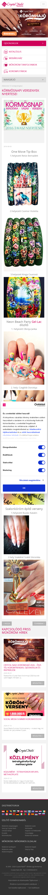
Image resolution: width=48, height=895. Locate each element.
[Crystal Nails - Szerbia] (36, 814)
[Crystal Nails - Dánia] (21, 811)
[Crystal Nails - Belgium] (7, 811)
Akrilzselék (28, 828)
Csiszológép (29, 833)
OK (24, 488)
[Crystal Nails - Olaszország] (21, 814)
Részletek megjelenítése (29, 480)
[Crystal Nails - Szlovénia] (43, 814)
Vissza (7, 623)
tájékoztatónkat (10, 432)
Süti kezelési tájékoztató (17, 888)
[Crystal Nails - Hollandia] (36, 811)
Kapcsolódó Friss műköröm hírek (16, 631)
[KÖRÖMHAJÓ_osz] (24, 23)
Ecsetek (4, 833)
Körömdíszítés (7, 835)
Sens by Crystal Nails (9, 828)
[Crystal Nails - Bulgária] (14, 811)
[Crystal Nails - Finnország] (29, 811)
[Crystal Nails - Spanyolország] (32, 814)
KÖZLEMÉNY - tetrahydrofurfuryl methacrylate (21, 773)
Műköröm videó (7, 849)
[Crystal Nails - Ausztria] (3, 811)
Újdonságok (11, 43)
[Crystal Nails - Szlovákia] (40, 814)
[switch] (41, 455)
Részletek (37, 683)
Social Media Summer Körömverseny (23, 719)
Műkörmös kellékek (31, 835)
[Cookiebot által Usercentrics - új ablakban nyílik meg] (34, 404)
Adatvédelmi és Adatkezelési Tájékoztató (23, 880)
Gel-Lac (36, 322)
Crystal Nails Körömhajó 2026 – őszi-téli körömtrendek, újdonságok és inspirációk (22, 668)
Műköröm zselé (30, 826)
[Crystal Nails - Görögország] (33, 811)
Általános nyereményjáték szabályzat (23, 884)
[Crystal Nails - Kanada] (6, 814)
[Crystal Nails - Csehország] (18, 811)
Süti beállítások (34, 888)
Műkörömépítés (7, 852)
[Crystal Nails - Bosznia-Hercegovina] (10, 811)
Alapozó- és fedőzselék (33, 831)
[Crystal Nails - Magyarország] (10, 814)
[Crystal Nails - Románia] (28, 814)
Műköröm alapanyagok (10, 826)
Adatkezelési (35, 429)
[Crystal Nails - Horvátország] (40, 811)
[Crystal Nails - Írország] (44, 811)
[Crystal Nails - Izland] (3, 814)
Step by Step (29, 849)
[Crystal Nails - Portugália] (25, 814)
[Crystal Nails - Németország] (17, 814)
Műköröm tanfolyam (9, 847)
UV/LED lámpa (7, 831)
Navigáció (9, 79)
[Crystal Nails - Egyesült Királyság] (25, 811)
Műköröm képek (30, 847)
